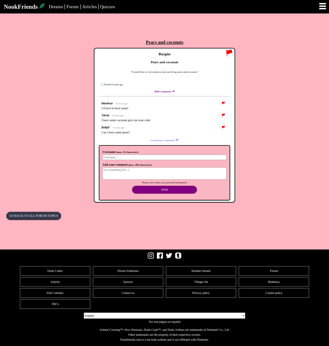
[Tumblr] (178, 257)
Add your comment (127, 164)
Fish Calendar (55, 293)
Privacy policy (201, 293)
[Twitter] (169, 257)
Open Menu (322, 6)
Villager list (201, 281)
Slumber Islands (201, 270)
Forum (72, 6)
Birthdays (274, 281)
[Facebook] (160, 257)
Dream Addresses (128, 270)
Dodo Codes (55, 270)
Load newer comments (164, 140)
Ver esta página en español (164, 321)
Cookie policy (273, 293)
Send (164, 189)
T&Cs (55, 304)
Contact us (128, 293)
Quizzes (107, 6)
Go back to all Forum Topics (33, 215)
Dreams (56, 6)
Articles (89, 6)
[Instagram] (151, 257)
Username (120, 152)
